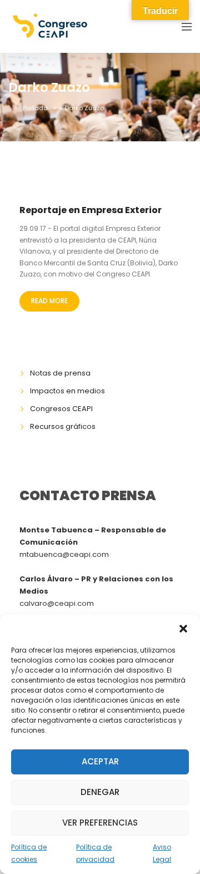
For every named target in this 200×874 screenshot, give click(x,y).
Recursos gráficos (63, 426)
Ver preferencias (100, 822)
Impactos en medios (67, 391)
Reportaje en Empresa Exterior (90, 210)
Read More (49, 300)
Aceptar (100, 761)
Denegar (100, 792)
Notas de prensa (60, 373)
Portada (35, 107)
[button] (183, 628)
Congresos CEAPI (61, 408)
